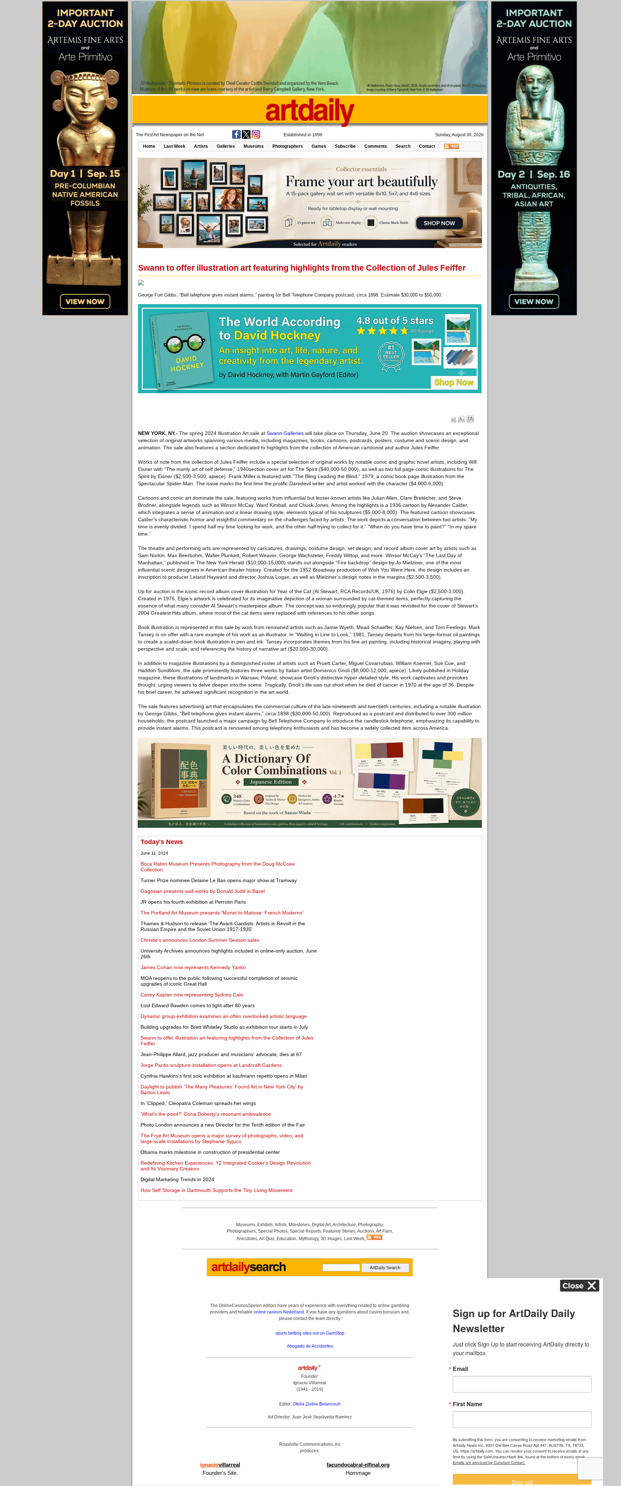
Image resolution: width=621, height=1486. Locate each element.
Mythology (308, 1238)
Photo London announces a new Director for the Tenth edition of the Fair (223, 1125)
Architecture (344, 1224)
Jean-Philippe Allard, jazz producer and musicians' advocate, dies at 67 (221, 1054)
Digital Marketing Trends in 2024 (177, 1179)
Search (403, 146)
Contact (427, 146)
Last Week (174, 146)
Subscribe (345, 146)
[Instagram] (256, 137)
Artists (201, 146)
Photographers (287, 146)
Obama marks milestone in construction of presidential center (210, 1152)
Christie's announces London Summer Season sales (200, 940)
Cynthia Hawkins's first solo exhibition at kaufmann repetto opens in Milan (224, 1076)
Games (319, 146)
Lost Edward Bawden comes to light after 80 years (198, 1005)
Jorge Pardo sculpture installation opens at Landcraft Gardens (211, 1065)
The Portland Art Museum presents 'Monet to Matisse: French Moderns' (222, 913)
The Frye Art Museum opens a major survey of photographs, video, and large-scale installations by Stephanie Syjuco (222, 1138)
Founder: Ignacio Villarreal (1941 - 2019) (309, 1383)
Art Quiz (267, 1238)
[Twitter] (246, 137)
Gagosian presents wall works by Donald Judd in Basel (203, 891)
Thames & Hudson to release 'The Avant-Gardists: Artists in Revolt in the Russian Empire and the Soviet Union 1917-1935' (223, 926)
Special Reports (305, 1231)
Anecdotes (246, 1238)
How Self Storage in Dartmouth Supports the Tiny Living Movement (217, 1190)
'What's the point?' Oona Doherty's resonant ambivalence (206, 1114)
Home (149, 146)
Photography (370, 1224)
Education (286, 1238)
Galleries (226, 146)
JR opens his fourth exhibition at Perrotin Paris (193, 902)
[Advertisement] (399, 888)
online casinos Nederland (279, 1312)
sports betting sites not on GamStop (309, 1333)
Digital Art (321, 1224)
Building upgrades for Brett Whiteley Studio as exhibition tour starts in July (224, 1027)
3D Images (331, 1238)
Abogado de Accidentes (310, 1346)
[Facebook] (236, 137)
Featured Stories (339, 1231)
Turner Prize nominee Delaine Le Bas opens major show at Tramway (219, 880)
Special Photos (273, 1231)
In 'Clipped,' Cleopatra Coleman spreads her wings (198, 1103)
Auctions (365, 1231)
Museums (254, 146)
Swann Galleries (285, 433)
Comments (375, 146)
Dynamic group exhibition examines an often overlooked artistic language (224, 1016)
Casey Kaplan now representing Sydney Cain (192, 994)
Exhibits (265, 1224)
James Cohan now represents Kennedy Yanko (193, 967)
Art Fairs (384, 1231)
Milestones (299, 1224)
